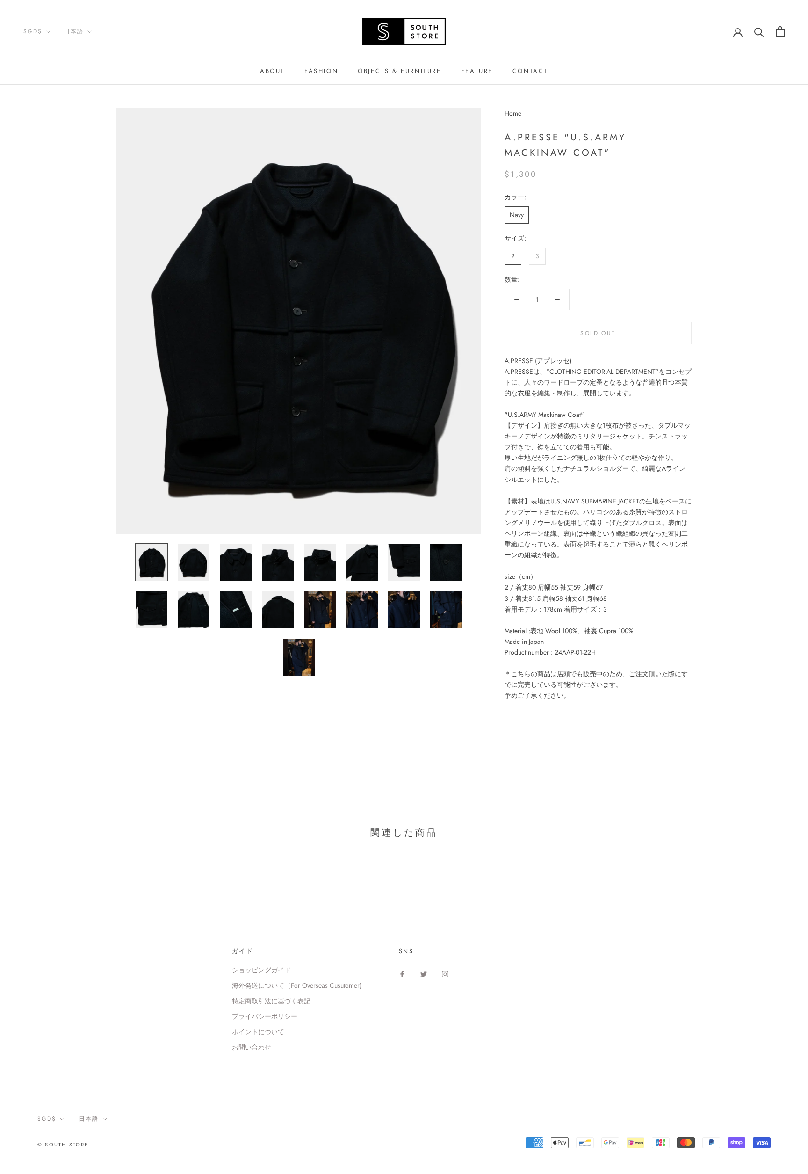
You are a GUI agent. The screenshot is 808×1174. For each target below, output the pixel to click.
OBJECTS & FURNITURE (399, 70)
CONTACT (530, 70)
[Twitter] (423, 973)
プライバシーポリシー (264, 1016)
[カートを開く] (780, 31)
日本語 (74, 31)
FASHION (321, 70)
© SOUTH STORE (63, 1144)
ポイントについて (258, 1031)
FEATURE (477, 70)
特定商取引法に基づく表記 (271, 1001)
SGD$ (33, 31)
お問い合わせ (251, 1047)
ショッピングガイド (261, 970)
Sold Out (597, 333)
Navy (517, 214)
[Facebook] (402, 973)
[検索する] (759, 31)
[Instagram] (445, 973)
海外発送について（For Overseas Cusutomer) (296, 985)
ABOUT (272, 70)
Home (513, 113)
